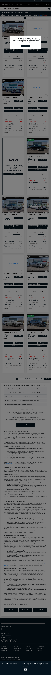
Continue (25, 45)
